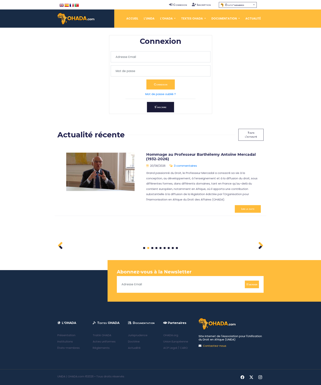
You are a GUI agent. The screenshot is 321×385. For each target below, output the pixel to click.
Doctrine (134, 341)
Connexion (180, 5)
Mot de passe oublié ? (160, 94)
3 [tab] (152, 248)
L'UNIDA (149, 18)
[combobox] (238, 5)
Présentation (66, 335)
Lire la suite (247, 209)
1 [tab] (144, 248)
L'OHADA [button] (167, 18)
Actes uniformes (104, 341)
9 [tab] (177, 248)
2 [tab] (148, 248)
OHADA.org (170, 335)
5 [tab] (160, 248)
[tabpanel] (160, 181)
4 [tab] (156, 248)
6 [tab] (165, 248)
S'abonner (251, 284)
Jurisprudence (137, 335)
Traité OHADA (102, 335)
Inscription (204, 5)
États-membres (68, 348)
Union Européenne (175, 341)
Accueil (132, 18)
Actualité (253, 18)
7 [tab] (169, 248)
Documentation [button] (224, 18)
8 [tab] (173, 248)
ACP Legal (170, 348)
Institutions (65, 341)
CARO (184, 348)
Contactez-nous (214, 346)
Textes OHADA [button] (192, 18)
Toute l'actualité (251, 134)
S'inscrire (160, 107)
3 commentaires (185, 166)
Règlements (101, 348)
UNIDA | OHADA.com (70, 376)
